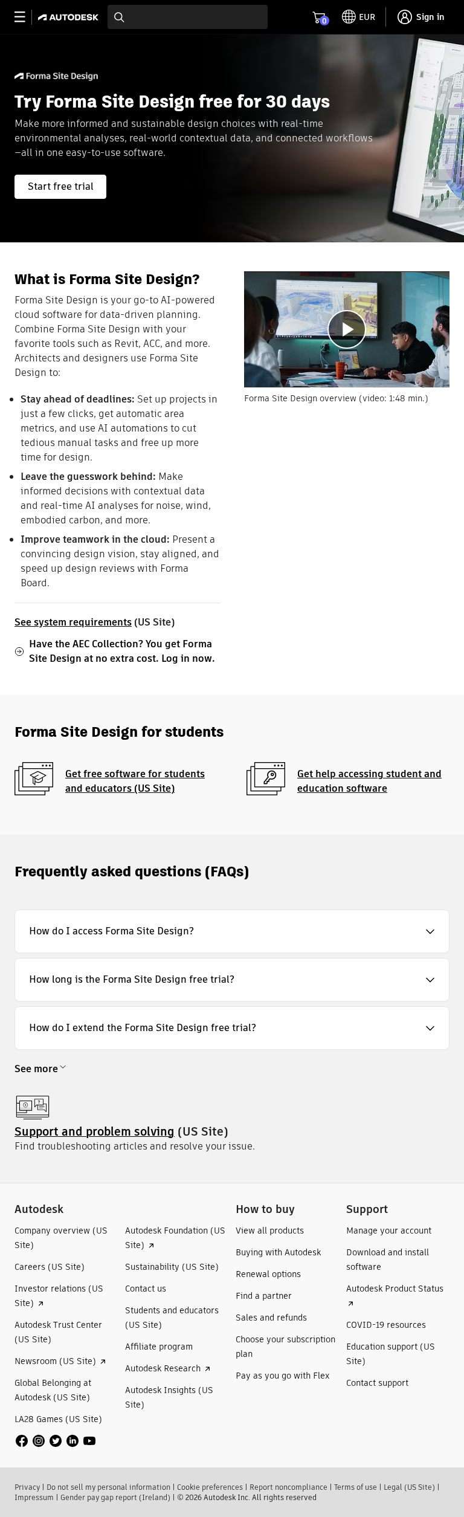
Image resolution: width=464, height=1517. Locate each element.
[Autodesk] (70, 17)
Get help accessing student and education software (369, 781)
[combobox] (188, 17)
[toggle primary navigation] (26, 17)
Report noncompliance (288, 1487)
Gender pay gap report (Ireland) (115, 1497)
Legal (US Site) (409, 1487)
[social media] (55, 1441)
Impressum (34, 1497)
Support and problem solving (94, 1132)
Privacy (27, 1487)
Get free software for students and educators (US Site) (135, 781)
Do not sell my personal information (108, 1487)
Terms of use (355, 1487)
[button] (232, 931)
